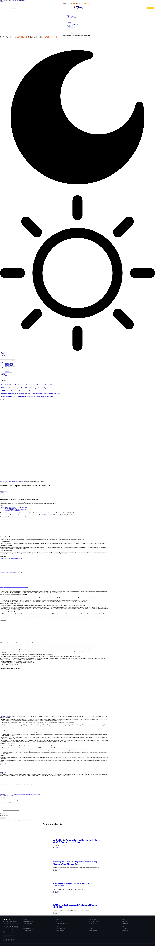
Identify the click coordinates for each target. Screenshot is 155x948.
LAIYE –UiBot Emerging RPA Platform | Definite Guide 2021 (75, 906)
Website (1, 815)
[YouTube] (9, 940)
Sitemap (150, 944)
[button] (1, 1)
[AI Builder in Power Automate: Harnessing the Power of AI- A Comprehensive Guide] (60, 836)
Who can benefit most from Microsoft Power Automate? (15, 509)
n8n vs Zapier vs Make (94, 926)
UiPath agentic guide (62, 923)
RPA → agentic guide (61, 928)
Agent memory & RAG (28, 926)
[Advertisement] (77, 409)
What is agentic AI (28, 921)
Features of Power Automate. (10, 508)
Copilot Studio (92, 928)
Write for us (125, 924)
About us (125, 921)
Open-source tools (93, 930)
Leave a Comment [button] (10, 795)
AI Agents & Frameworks (78, 10)
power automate (3, 482)
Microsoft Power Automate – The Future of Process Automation (14, 507)
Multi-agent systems (28, 924)
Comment (2, 808)
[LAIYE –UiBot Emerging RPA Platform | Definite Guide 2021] (60, 901)
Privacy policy (135, 944)
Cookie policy (125, 930)
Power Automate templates (5, 716)
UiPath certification (60, 926)
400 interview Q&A (60, 924)
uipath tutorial (76, 9)
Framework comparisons (94, 921)
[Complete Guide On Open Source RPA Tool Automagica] (60, 879)
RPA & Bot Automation (78, 7)
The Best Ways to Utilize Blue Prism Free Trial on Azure (11, 558)
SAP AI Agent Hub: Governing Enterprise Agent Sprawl (17, 390)
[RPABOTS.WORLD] (28, 37)
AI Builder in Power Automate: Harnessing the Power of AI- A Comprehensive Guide (77, 841)
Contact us (125, 926)
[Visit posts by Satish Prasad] (1, 490)
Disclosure (125, 928)
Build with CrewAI (27, 930)
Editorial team (125, 923)
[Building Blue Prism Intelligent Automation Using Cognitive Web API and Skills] (60, 858)
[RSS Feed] (14, 940)
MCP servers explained (28, 928)
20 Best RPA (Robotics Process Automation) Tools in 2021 (11, 572)
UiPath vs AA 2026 (60, 930)
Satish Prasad (3, 491)
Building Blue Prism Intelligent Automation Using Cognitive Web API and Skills (75, 863)
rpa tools (7, 482)
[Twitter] (4, 940)
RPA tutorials (59, 921)
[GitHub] (11, 940)
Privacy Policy (16, 0)
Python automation (93, 924)
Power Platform (93, 923)
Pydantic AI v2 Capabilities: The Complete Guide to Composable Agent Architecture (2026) (27, 385)
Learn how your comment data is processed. (23, 819)
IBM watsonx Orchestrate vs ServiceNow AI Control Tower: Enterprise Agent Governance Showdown (30, 393)
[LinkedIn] (6, 940)
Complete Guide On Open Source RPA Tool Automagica (72, 884)
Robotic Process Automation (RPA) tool (49, 514)
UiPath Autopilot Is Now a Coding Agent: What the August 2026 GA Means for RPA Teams (27, 396)
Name (1, 811)
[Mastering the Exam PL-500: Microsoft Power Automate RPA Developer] (10, 585)
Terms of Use (23, 0)
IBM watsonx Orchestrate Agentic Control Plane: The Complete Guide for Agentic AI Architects (28, 388)
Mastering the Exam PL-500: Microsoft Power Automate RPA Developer (14, 587)
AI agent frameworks (28, 923)
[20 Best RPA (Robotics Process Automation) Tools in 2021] (10, 571)
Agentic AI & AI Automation (78, 8)
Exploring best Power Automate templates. (13, 510)
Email (1, 813)
